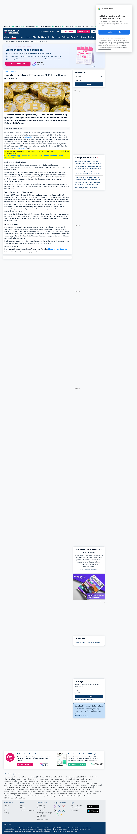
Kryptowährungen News (30, 779)
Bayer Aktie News (22, 781)
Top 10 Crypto (44, 26)
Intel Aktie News (9, 792)
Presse (6, 810)
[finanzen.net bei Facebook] (59, 806)
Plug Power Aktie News (90, 783)
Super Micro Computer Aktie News (54, 796)
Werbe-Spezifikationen (28, 810)
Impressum (41, 805)
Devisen (91, 37)
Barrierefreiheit (42, 819)
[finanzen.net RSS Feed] (61, 814)
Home (6, 41)
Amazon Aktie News (36, 781)
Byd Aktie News (9, 787)
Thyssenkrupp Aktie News (39, 787)
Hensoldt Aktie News (10, 785)
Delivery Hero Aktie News (58, 794)
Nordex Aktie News (71, 787)
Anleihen (65, 37)
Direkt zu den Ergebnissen (84, 700)
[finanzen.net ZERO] (38, 64)
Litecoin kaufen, (44, 156)
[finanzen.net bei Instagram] (55, 806)
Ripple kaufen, (22, 156)
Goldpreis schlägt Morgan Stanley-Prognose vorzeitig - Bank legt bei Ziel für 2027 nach (88, 162)
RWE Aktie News (53, 785)
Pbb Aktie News (72, 796)
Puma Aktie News (81, 792)
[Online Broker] (12, 33)
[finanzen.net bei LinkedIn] (59, 810)
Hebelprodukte (54, 37)
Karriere (6, 808)
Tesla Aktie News (86, 779)
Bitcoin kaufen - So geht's (57, 249)
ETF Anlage (22, 148)
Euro (79, 26)
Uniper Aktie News (22, 789)
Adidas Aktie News (95, 792)
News (13, 37)
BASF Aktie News (9, 781)
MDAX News (50, 777)
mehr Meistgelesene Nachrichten (86, 188)
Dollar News (8, 779)
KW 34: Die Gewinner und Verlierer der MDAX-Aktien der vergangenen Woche (88, 167)
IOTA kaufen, (32, 156)
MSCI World (29, 26)
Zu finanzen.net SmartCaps (89, 570)
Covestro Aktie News (37, 792)
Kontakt (6, 805)
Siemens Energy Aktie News (53, 781)
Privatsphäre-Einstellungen (41, 815)
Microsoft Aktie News (11, 783)
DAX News (40, 777)
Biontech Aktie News (22, 787)
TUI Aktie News (69, 781)
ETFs (34, 37)
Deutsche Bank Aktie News (40, 783)
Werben (23, 808)
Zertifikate (42, 37)
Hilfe (21, 805)
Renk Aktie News (65, 785)
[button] (68, 31)
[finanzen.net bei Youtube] (63, 806)
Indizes (20, 37)
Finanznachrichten (29, 777)
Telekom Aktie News (89, 794)
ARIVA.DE (52, 832)
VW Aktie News (20, 798)
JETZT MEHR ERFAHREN (77, 765)
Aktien (6, 37)
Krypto (83, 37)
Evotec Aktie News (36, 789)
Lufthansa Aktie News (80, 785)
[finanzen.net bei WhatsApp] (57, 814)
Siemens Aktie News (52, 792)
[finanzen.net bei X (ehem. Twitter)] (55, 810)
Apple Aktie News (56, 783)
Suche (89, 84)
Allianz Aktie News (82, 781)
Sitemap (6, 813)
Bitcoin (68, 26)
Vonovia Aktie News (86, 787)
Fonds (28, 37)
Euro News (16, 779)
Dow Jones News (71, 777)
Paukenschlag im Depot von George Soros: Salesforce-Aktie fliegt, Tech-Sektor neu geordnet (87, 178)
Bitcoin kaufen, (11, 156)
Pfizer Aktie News (84, 789)
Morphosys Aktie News (51, 789)
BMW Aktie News (20, 796)
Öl (89, 26)
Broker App (74, 810)
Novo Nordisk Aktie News (68, 789)
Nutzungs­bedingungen (45, 813)
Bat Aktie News (9, 796)
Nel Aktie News (9, 794)
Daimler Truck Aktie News (23, 794)
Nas (56, 26)
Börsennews (8, 777)
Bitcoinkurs (29, 137)
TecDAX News (59, 777)
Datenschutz (41, 808)
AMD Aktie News (9, 789)
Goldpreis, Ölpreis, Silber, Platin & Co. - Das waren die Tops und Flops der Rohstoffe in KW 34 (88, 183)
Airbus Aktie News (95, 785)
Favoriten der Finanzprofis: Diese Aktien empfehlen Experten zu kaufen (88, 173)
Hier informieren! (81, 716)
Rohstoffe (75, 37)
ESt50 (16, 26)
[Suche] (58, 31)
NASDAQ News (83, 777)
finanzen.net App (76, 805)
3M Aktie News (9, 798)
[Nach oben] (101, 832)
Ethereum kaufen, (56, 156)
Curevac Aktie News (67, 792)
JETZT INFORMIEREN (25, 765)
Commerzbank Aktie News (72, 783)
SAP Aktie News (24, 783)
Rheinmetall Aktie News (72, 779)
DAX (5, 26)
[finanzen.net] (11, 31)
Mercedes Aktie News (57, 787)
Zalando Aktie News (34, 796)
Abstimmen (89, 696)
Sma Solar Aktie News (41, 794)
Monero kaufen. (10, 158)
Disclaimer (40, 810)
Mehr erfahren (17, 64)
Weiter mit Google (114, 32)
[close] (128, 8)
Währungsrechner (94, 642)
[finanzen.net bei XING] (63, 810)
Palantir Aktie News (22, 792)
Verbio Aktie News (85, 796)
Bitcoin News (44, 779)
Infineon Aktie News (25, 785)
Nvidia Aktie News (56, 779)
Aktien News (17, 777)
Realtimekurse (80, 642)
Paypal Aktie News (40, 785)
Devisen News (94, 777)
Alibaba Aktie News (74, 794)
